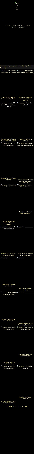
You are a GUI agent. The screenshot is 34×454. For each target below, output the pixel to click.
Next (26, 406)
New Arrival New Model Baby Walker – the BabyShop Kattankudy (9, 223)
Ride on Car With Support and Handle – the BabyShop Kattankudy (25, 99)
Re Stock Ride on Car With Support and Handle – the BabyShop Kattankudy (25, 181)
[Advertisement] (17, 46)
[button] (3, 20)
